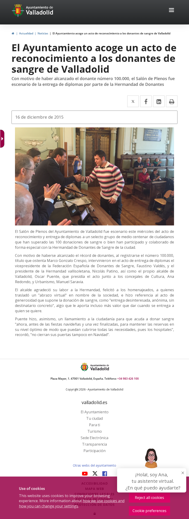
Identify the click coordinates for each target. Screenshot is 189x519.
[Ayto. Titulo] (99, 367)
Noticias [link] (43, 33)
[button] (171, 10)
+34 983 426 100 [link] (128, 379)
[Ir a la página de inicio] (19, 10)
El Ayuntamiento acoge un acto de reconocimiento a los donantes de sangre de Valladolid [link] (111, 33)
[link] (3, 139)
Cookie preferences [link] (149, 510)
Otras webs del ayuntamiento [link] (94, 465)
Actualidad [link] (26, 33)
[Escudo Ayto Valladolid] (85, 367)
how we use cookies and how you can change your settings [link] (71, 503)
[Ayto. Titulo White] (40, 10)
